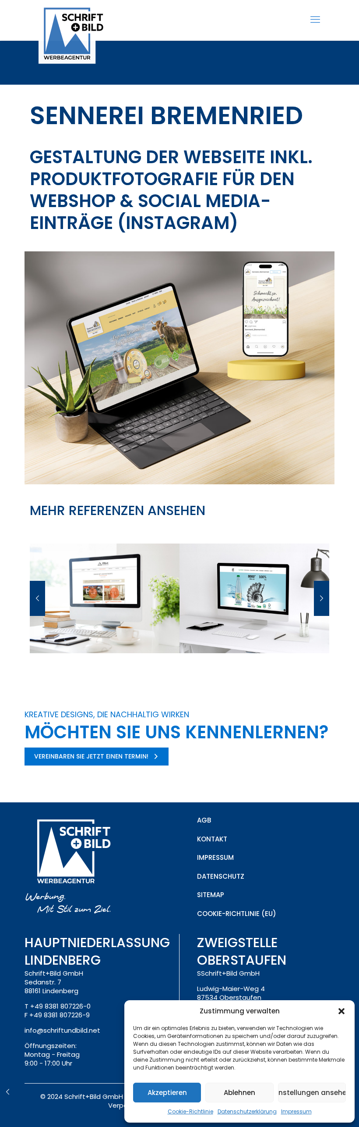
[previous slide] (37, 598)
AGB (204, 820)
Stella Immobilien (104, 632)
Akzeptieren (167, 1092)
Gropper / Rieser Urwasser (254, 632)
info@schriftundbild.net (62, 1030)
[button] (341, 1011)
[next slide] (321, 598)
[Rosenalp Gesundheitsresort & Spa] (7, 1091)
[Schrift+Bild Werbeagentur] (75, 35)
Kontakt (212, 839)
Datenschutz (220, 876)
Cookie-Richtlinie (190, 1111)
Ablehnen (239, 1092)
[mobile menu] (315, 19)
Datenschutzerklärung (247, 1111)
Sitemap (210, 894)
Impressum (296, 1111)
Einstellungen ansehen (312, 1092)
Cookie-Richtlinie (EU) (236, 913)
